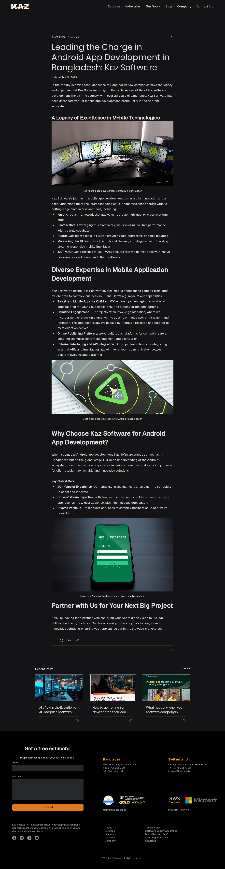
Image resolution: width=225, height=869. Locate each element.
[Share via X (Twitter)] (61, 640)
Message (17, 776)
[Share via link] (77, 640)
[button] (114, 6)
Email (15, 762)
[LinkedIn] (22, 838)
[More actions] (171, 37)
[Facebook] (14, 838)
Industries (110, 834)
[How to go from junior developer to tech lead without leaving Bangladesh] (112, 688)
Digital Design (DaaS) (157, 834)
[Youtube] (37, 838)
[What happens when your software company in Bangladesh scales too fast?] (166, 688)
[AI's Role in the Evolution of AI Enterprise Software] (59, 688)
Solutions (150, 841)
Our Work (110, 837)
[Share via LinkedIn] (69, 640)
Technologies (153, 827)
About (108, 827)
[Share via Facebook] (53, 640)
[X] (29, 838)
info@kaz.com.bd (113, 771)
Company (110, 841)
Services (110, 831)
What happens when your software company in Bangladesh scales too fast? (165, 709)
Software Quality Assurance (161, 831)
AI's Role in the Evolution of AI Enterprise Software (58, 709)
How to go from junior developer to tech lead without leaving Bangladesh (109, 709)
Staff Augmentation (156, 837)
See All (186, 668)
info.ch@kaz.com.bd (179, 771)
